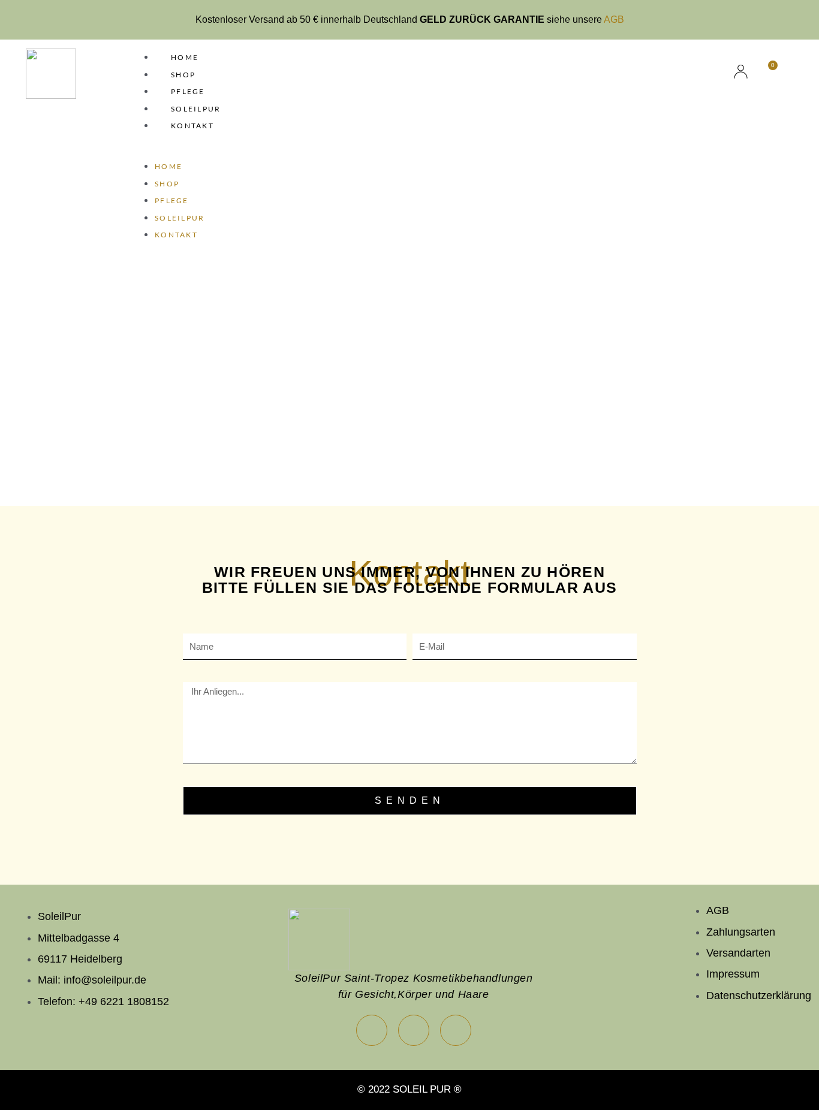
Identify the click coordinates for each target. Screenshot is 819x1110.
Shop (183, 74)
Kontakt (192, 125)
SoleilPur (196, 108)
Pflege (188, 91)
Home (184, 57)
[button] (407, 153)
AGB (614, 19)
